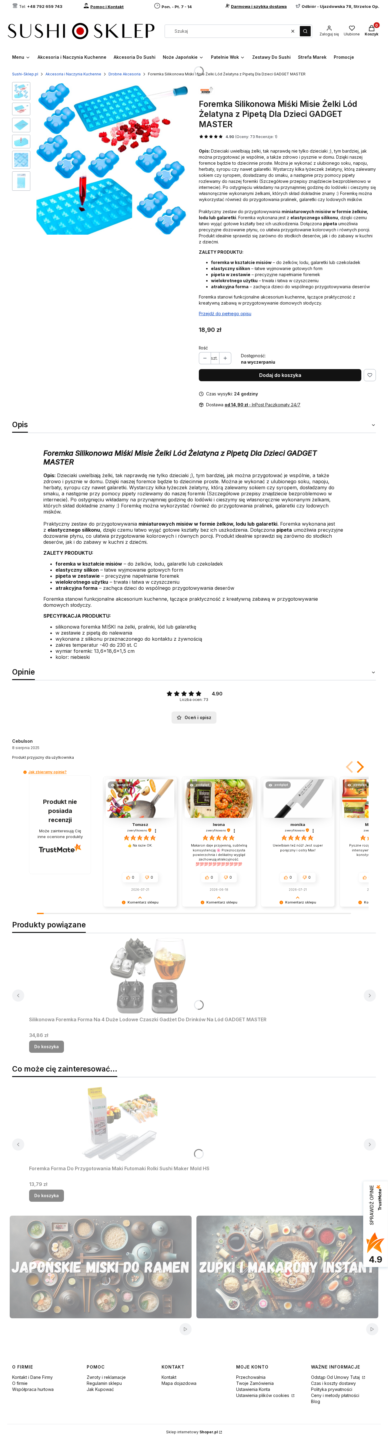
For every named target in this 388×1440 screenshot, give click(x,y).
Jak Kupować (100, 1389)
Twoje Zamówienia (255, 1383)
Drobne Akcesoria (125, 74)
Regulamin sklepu (104, 1383)
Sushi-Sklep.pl (25, 74)
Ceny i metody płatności (335, 1395)
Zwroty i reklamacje (106, 1377)
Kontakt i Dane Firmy (32, 1377)
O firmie (20, 1383)
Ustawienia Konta (253, 1389)
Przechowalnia (251, 1377)
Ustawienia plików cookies (263, 1395)
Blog (315, 1401)
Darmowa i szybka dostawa (259, 6)
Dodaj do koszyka (280, 375)
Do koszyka (46, 1046)
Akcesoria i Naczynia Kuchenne (73, 74)
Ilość (203, 347)
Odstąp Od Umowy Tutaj (336, 1377)
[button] (305, 31)
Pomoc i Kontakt (107, 6)
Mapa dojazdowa (179, 1383)
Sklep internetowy (192, 1432)
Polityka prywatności (331, 1389)
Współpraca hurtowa (33, 1389)
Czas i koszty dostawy (333, 1383)
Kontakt (169, 1377)
